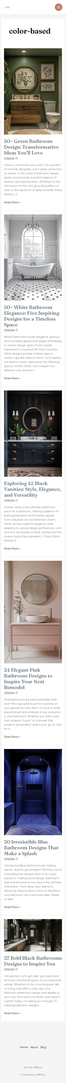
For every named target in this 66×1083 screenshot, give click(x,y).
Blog (43, 1047)
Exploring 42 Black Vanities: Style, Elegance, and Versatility (32, 489)
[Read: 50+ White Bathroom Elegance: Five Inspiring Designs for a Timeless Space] (33, 257)
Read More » (12, 202)
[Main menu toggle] (58, 7)
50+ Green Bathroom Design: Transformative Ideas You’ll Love (31, 147)
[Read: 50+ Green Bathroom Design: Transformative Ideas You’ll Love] (33, 91)
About (34, 1047)
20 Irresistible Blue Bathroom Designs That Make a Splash (31, 847)
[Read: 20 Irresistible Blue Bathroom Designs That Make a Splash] (33, 791)
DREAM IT (11, 158)
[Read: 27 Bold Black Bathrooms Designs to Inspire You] (33, 935)
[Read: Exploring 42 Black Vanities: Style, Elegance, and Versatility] (33, 433)
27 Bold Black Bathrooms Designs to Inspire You (33, 961)
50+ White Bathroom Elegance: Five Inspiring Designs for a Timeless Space (31, 316)
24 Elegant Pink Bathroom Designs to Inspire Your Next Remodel (28, 678)
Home (24, 1047)
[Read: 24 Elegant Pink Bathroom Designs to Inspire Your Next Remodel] (33, 611)
